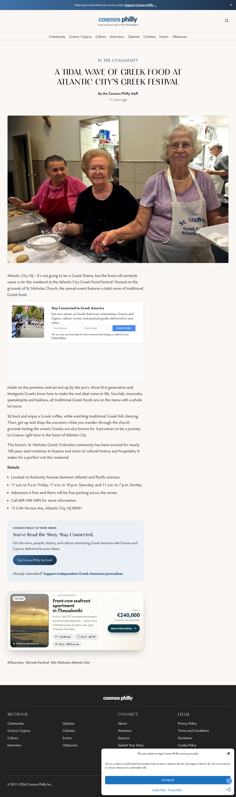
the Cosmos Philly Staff (120, 93)
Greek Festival (38, 662)
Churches (16, 662)
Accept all (168, 779)
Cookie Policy (159, 789)
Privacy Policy (175, 789)
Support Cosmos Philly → (140, 5)
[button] (228, 753)
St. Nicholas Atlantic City (71, 662)
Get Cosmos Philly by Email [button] (35, 560)
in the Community (118, 60)
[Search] (226, 21)
